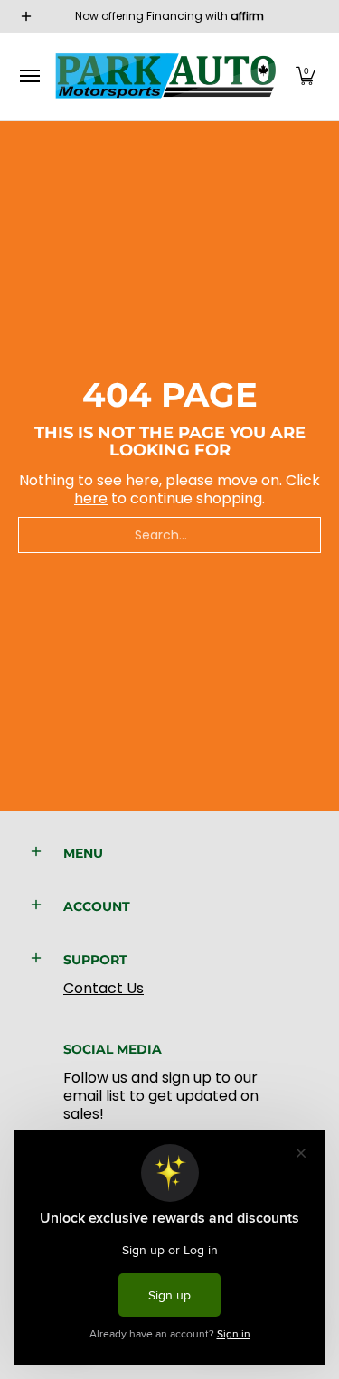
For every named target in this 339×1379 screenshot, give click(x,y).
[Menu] (29, 76)
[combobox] (169, 535)
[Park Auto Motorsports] (165, 76)
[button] (305, 76)
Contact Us (103, 988)
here (91, 498)
